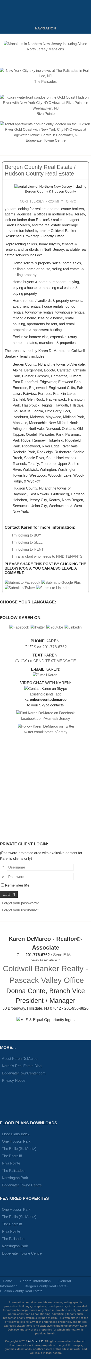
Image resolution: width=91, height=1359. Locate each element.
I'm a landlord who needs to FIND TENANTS (47, 556)
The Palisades (13, 1170)
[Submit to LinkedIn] (52, 588)
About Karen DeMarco (19, 1058)
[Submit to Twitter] (20, 588)
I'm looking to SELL (27, 542)
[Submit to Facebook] (22, 582)
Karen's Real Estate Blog (21, 1066)
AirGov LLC (35, 1341)
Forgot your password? (20, 903)
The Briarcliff (12, 1156)
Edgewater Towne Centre (22, 1185)
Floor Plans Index (16, 1134)
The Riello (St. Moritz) (19, 1148)
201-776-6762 (54, 647)
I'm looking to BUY (26, 535)
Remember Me (17, 885)
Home (7, 1281)
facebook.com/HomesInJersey (45, 718)
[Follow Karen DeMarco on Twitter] (46, 726)
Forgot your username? (20, 910)
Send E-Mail (63, 955)
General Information (35, 1281)
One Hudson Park (16, 1141)
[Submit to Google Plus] (61, 582)
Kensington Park (15, 1178)
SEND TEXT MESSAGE (54, 661)
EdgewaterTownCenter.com (24, 1073)
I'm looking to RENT (28, 549)
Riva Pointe (11, 1163)
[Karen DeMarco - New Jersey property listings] (12, 11)
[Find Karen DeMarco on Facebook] (45, 713)
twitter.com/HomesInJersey (45, 732)
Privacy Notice (13, 1080)
